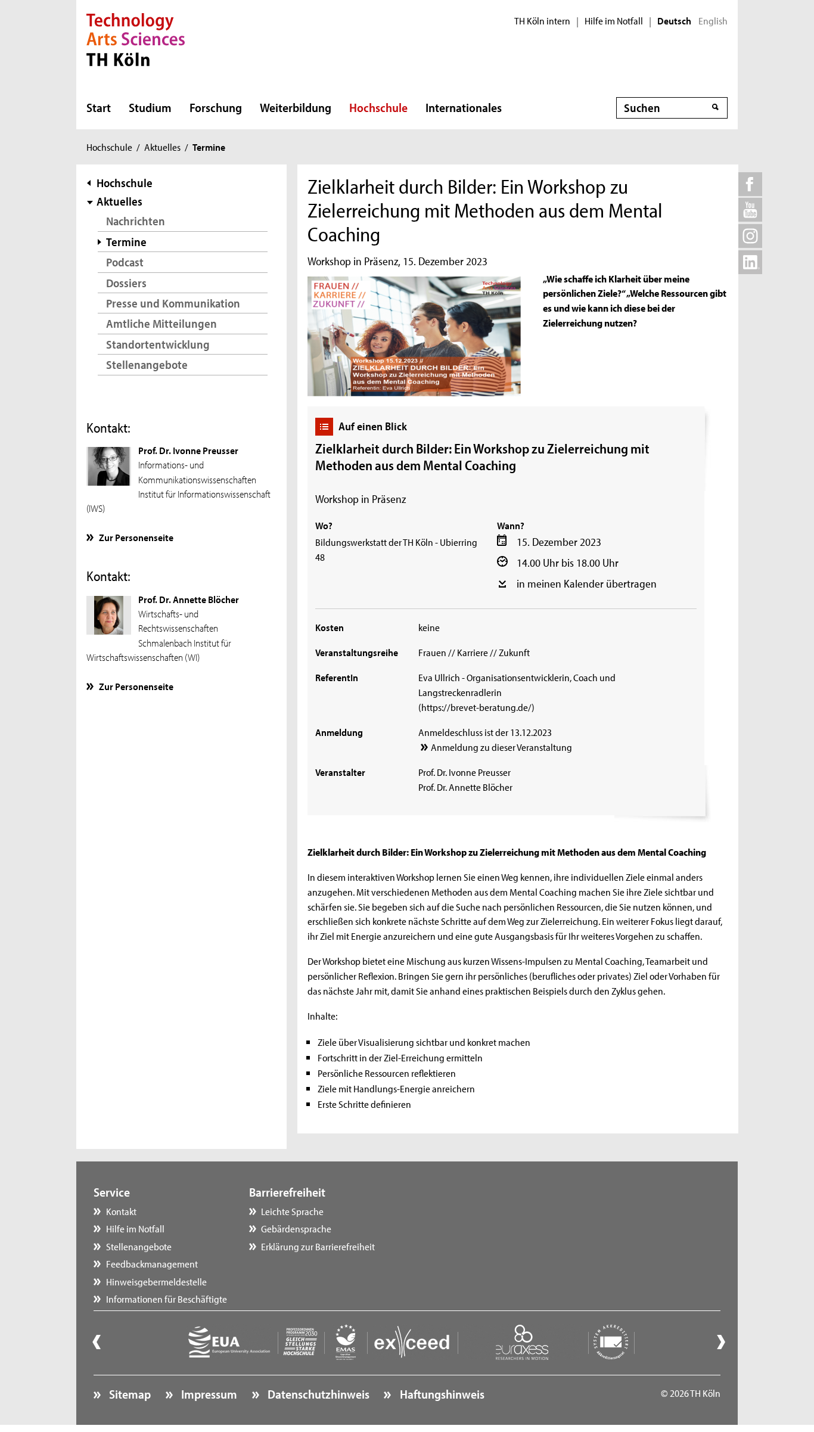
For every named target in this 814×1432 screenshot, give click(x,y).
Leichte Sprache (292, 1210)
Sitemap (129, 1394)
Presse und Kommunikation (173, 303)
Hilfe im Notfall (614, 21)
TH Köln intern (542, 21)
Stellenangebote (147, 364)
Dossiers (126, 282)
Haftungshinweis (440, 1394)
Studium (150, 107)
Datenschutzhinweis (317, 1394)
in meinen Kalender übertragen (587, 583)
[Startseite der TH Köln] (135, 38)
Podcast (125, 261)
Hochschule (378, 107)
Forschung (215, 107)
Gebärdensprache (296, 1228)
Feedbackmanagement (152, 1263)
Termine (126, 241)
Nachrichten (135, 220)
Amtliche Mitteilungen (161, 323)
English (713, 21)
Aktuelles (162, 146)
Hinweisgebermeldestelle (156, 1281)
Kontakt (121, 1210)
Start (98, 107)
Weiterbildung (295, 107)
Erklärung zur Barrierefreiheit (318, 1246)
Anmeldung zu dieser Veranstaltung (501, 746)
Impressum (208, 1394)
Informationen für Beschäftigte (166, 1298)
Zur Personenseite (136, 536)
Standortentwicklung (158, 344)
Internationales (463, 107)
